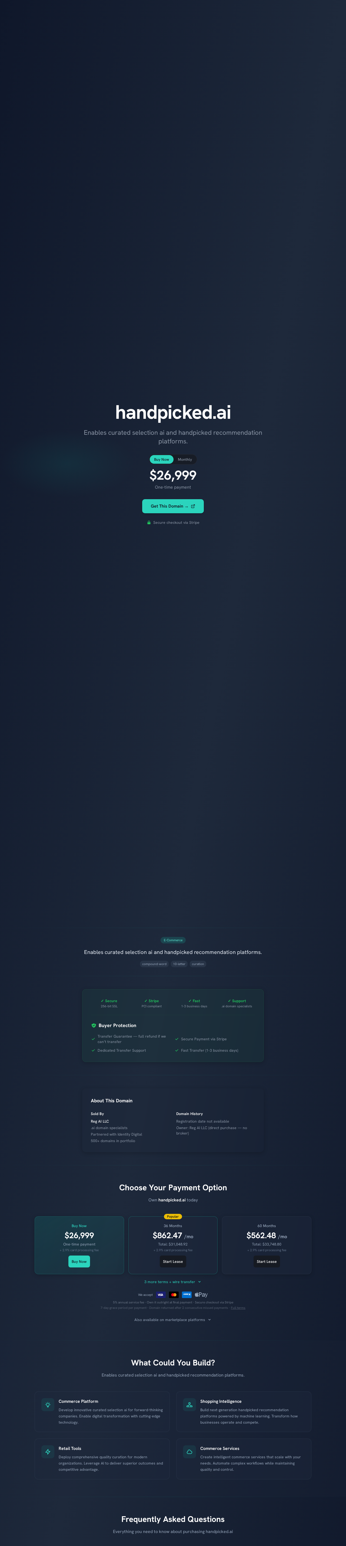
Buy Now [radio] (161, 459)
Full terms (238, 1308)
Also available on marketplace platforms (169, 1319)
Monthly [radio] (185, 459)
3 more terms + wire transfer (169, 1281)
